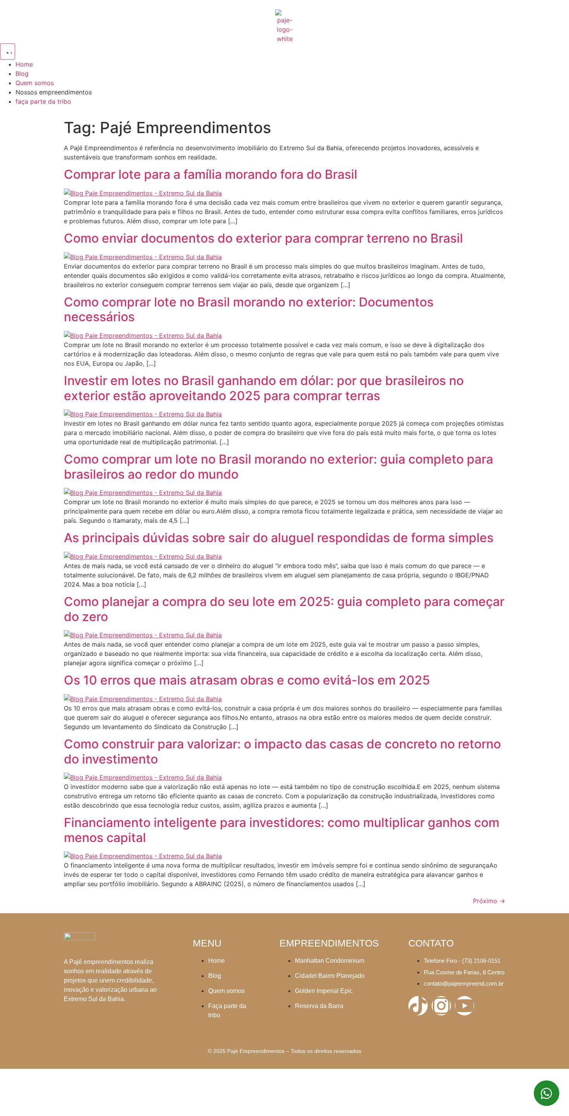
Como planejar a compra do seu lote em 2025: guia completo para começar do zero (284, 609)
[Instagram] (441, 1005)
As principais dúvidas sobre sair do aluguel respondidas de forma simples (279, 537)
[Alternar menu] (7, 51)
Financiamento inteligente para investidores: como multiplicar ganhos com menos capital (281, 830)
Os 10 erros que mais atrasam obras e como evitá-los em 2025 (247, 680)
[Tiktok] (418, 1005)
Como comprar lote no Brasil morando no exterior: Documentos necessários (249, 309)
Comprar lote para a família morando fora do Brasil (210, 174)
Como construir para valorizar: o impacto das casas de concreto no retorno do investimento (282, 751)
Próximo (489, 901)
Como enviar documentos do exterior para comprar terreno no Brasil (263, 238)
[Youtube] (464, 1005)
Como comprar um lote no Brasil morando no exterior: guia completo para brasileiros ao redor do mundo (278, 466)
